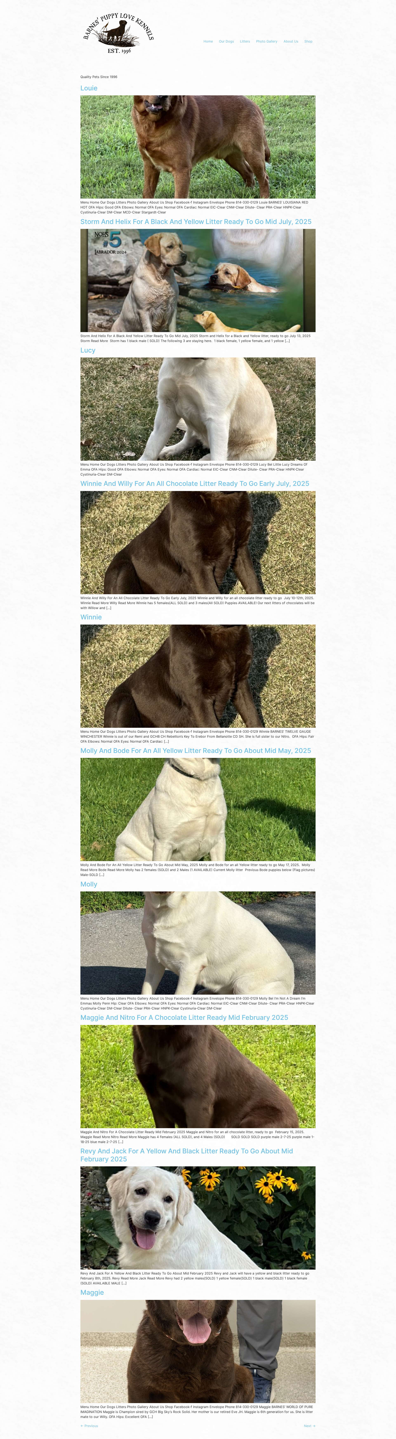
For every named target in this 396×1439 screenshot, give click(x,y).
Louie (89, 88)
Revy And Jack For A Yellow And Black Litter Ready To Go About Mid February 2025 (186, 1155)
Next (310, 1426)
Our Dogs (226, 41)
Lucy (87, 350)
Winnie (91, 617)
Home (208, 41)
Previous (89, 1426)
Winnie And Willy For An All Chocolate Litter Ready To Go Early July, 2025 (194, 483)
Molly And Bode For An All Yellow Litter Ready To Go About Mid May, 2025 (195, 751)
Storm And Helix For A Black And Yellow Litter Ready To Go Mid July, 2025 (196, 222)
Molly (88, 884)
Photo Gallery (266, 41)
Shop (308, 41)
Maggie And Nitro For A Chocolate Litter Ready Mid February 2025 (184, 1017)
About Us (291, 41)
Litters (245, 41)
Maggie (92, 1292)
